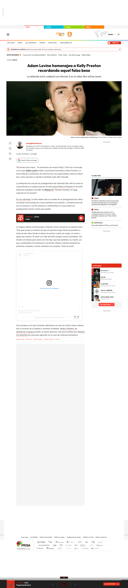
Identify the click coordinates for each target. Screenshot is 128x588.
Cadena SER (79, 542)
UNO (55, 544)
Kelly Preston (38, 339)
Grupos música (48, 339)
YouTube (60, 515)
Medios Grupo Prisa (23, 548)
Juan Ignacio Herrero (34, 143)
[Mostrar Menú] (9, 34)
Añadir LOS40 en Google (29, 160)
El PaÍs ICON (68, 547)
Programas (32, 43)
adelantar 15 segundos (70, 584)
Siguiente (75, 584)
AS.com (85, 542)
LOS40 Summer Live (66, 43)
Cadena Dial (75, 544)
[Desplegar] (64, 577)
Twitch (72, 515)
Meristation (95, 547)
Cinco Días (68, 544)
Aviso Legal (24, 537)
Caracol (99, 542)
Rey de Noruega (74, 55)
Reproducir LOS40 (81, 218)
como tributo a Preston (62, 186)
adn (92, 542)
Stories (76, 515)
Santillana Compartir (71, 542)
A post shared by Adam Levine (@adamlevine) (49, 317)
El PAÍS (41, 542)
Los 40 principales (50, 542)
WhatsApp (10, 153)
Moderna (49, 547)
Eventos (42, 43)
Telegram (10, 159)
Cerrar (119, 49)
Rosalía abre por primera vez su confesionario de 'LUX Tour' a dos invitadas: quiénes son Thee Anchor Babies (104, 215)
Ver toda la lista (105, 304)
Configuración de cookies (74, 537)
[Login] (118, 34)
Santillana (60, 542)
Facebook (10, 143)
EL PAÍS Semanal (83, 544)
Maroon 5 (29, 339)
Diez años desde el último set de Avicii (105, 225)
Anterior (53, 584)
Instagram (52, 515)
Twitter (10, 148)
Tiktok (56, 515)
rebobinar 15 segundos (57, 584)
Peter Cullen (62, 55)
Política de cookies (59, 537)
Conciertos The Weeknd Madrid (34, 55)
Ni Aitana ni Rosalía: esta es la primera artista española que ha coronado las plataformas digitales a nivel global (105, 202)
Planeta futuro (90, 544)
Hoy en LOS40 (52, 43)
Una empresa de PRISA (23, 544)
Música (20, 43)
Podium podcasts (60, 547)
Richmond (40, 547)
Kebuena (98, 544)
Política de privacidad (46, 537)
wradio (60, 544)
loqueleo (85, 547)
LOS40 (27, 27)
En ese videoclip (23, 199)
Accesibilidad (34, 537)
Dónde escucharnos (101, 537)
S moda (76, 547)
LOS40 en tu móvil (88, 537)
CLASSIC (48, 27)
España (110, 34)
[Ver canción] (97, 271)
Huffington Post (44, 544)
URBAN (88, 27)
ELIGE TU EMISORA (110, 584)
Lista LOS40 (10, 43)
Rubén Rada (86, 55)
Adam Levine (20, 339)
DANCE (68, 27)
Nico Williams (52, 55)
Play (64, 584)
